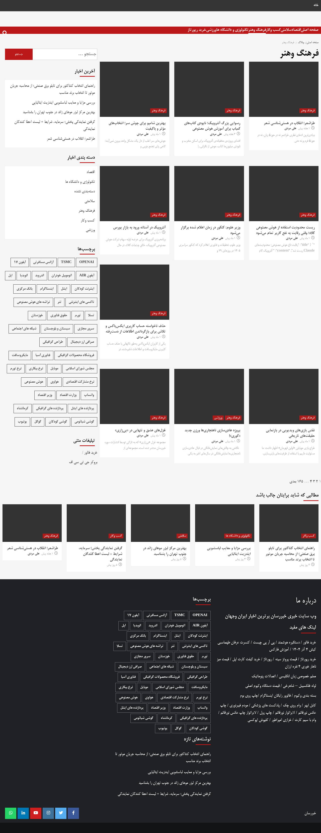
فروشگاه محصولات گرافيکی (76, 355)
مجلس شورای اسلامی (80, 369)
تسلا (91, 315)
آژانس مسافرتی (43, 262)
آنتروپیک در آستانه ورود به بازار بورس (139, 228)
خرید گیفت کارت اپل (246, 659)
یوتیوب (22, 422)
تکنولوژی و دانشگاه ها (232, 30)
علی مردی (290, 128)
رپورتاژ (267, 659)
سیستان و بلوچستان (57, 329)
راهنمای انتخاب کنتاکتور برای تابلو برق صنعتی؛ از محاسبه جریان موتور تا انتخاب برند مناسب (52, 90)
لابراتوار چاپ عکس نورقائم (238, 712)
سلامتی (286, 30)
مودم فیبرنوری (238, 705)
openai (86, 262)
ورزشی (211, 30)
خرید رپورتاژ (197, 30)
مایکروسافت (20, 355)
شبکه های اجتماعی (24, 329)
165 (300, 481)
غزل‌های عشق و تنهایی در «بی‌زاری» (140, 431)
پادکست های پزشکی (265, 705)
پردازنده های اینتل (82, 408)
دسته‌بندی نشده (84, 191)
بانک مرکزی (24, 289)
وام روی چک (292, 705)
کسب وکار (273, 30)
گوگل (37, 422)
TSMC (66, 262)
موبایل (54, 369)
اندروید (39, 276)
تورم (78, 315)
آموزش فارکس (279, 649)
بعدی (292, 481)
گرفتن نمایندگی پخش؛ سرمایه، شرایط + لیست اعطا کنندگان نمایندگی (54, 126)
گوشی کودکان (58, 422)
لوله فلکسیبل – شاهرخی (299, 686)
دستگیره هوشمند (289, 642)
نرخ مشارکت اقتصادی (80, 382)
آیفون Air (86, 276)
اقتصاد (296, 30)
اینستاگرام (46, 289)
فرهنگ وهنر (257, 30)
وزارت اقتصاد (68, 395)
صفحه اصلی (309, 30)
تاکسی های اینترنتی (81, 302)
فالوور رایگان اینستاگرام (275, 695)
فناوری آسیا (42, 355)
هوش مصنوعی (33, 382)
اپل (10, 276)
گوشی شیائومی (84, 422)
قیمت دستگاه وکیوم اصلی (262, 686)
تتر (59, 302)
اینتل (64, 289)
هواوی (54, 382)
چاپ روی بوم (249, 695)
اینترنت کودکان (84, 289)
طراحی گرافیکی (53, 342)
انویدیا (24, 276)
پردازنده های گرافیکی (49, 408)
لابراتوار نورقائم (285, 712)
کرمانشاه (22, 408)
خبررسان (278, 616)
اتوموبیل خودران (61, 276)
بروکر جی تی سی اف (83, 462)
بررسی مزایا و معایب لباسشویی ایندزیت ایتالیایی (63, 102)
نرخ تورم (15, 369)
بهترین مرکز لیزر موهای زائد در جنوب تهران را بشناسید (59, 112)
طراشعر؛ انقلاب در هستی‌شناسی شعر (289, 123)
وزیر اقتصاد (45, 395)
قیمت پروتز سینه (286, 659)
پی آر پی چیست (264, 642)
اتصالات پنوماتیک (264, 676)
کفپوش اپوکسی (258, 720)
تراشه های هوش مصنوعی (33, 302)
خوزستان (37, 315)
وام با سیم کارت (305, 720)
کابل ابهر (310, 705)
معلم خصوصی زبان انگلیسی (297, 676)
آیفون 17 (20, 262)
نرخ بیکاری (36, 369)
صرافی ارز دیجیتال (82, 342)
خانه (315, 5)
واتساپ (89, 395)
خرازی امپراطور (281, 720)
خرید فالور (90, 452)
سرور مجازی (85, 329)
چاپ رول (266, 712)
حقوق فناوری (58, 315)
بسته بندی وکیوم (305, 695)
